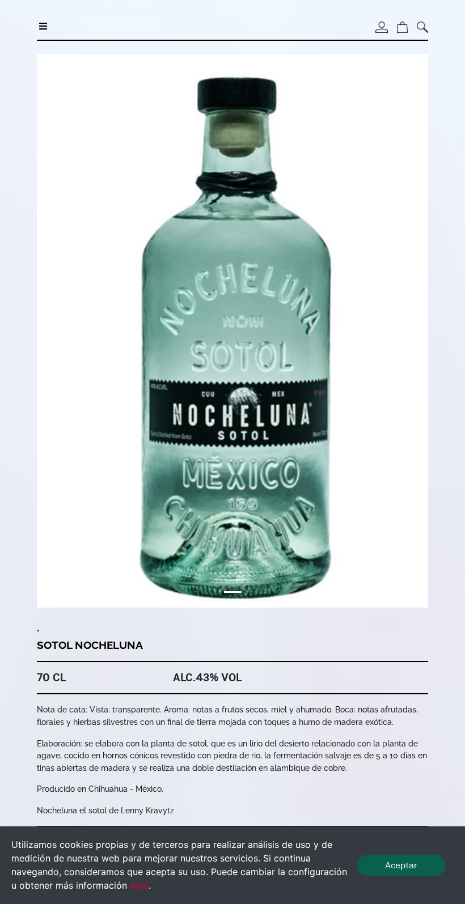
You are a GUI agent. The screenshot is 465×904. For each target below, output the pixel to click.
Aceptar (401, 865)
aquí (139, 885)
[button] (66, 331)
